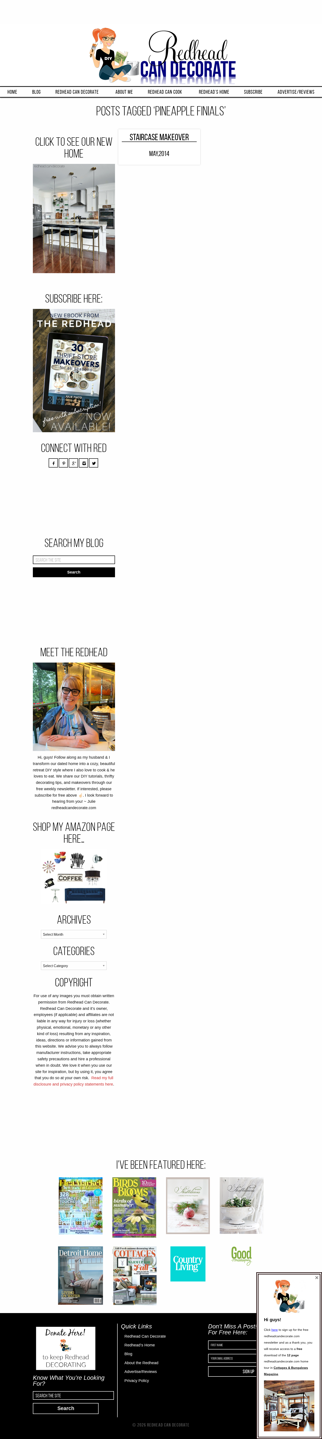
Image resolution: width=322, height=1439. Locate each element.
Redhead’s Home (214, 92)
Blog (36, 92)
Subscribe (253, 92)
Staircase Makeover (159, 137)
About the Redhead (141, 1363)
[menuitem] (12, 92)
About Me (124, 92)
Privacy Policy (136, 1380)
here (274, 1329)
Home (12, 92)
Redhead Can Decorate (77, 92)
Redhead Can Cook (165, 92)
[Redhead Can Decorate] (161, 55)
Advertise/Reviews (296, 92)
